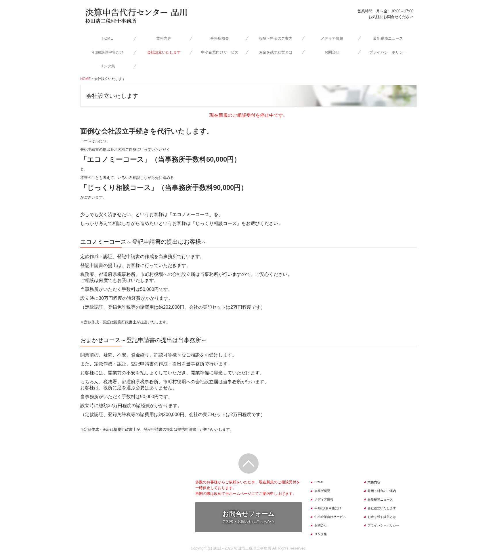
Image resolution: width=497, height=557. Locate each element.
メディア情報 (332, 38)
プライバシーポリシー (388, 52)
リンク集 (107, 66)
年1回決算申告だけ (107, 52)
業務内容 (163, 38)
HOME (107, 38)
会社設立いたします (164, 52)
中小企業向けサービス (219, 52)
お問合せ (331, 52)
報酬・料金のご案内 (276, 38)
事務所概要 (219, 38)
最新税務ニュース (388, 38)
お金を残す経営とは (276, 52)
